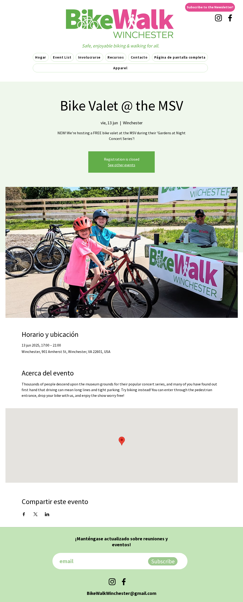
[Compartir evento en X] (35, 514)
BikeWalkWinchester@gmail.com (121, 593)
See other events (121, 164)
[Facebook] (230, 18)
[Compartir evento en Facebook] (24, 514)
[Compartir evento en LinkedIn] (47, 514)
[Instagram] (218, 18)
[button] (210, 7)
